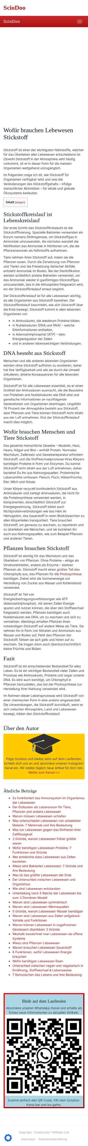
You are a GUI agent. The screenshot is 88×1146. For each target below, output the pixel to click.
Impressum (28, 1139)
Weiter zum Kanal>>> (44, 772)
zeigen (20, 202)
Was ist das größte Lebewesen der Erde (41, 875)
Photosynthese (71, 574)
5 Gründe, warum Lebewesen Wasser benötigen (47, 911)
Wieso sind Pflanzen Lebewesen (36, 943)
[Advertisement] (44, 73)
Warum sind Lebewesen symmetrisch (39, 902)
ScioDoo (11, 21)
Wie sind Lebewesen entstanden (36, 888)
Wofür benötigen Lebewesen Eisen (37, 961)
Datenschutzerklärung (52, 1139)
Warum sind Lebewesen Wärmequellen (40, 907)
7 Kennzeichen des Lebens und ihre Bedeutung (47, 975)
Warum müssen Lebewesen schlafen (39, 816)
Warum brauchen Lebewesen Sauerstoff (42, 947)
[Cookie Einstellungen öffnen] (8, 1140)
